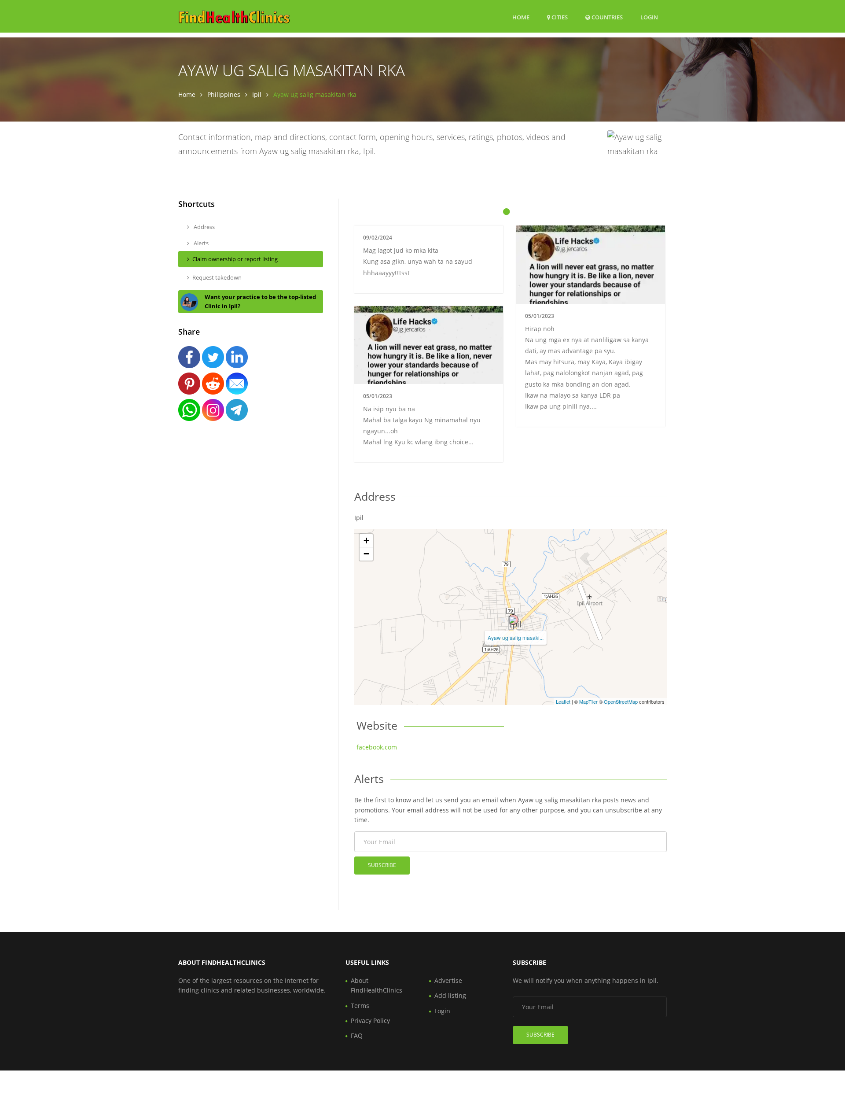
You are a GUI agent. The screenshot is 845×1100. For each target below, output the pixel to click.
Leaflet (563, 701)
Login (649, 17)
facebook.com (376, 747)
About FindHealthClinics (376, 985)
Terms (360, 1005)
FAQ (357, 1035)
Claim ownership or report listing (235, 259)
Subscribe (382, 865)
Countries (606, 17)
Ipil (256, 94)
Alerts (200, 243)
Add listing (450, 995)
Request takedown (217, 277)
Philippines (223, 94)
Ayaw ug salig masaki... (516, 637)
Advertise (448, 980)
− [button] (366, 553)
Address (203, 227)
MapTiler (588, 701)
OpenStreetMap (621, 701)
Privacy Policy (370, 1020)
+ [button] (366, 540)
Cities (559, 17)
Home (520, 17)
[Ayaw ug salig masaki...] (513, 619)
